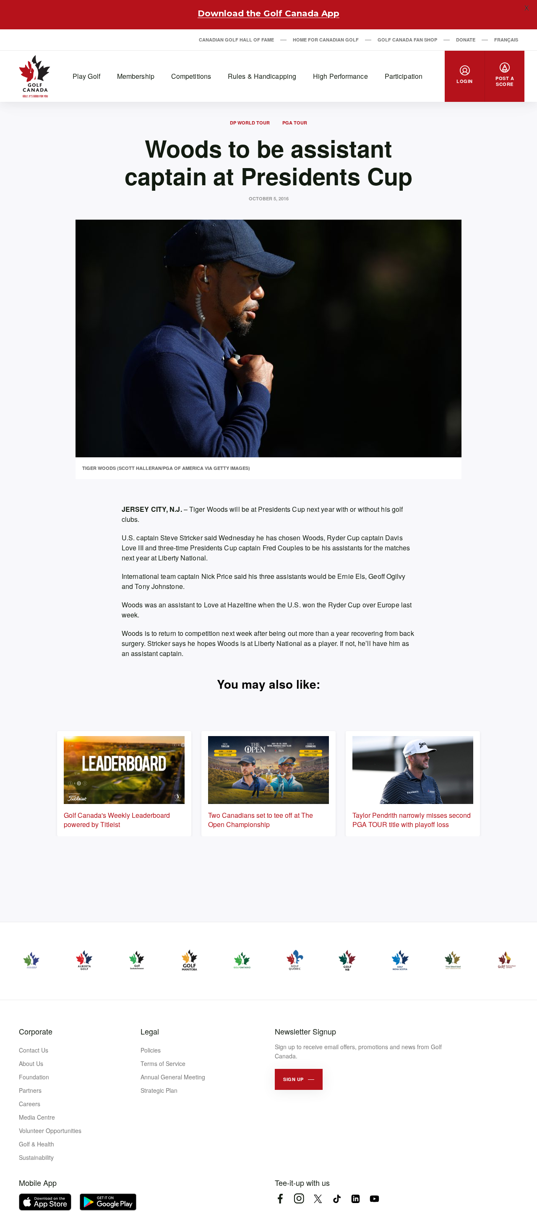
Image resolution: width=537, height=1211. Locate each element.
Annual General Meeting (173, 1077)
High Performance (340, 76)
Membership (135, 76)
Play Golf (86, 76)
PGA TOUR (294, 122)
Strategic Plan (159, 1090)
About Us (31, 1063)
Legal (150, 1031)
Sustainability (36, 1157)
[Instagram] (299, 1198)
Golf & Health (36, 1144)
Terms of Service (163, 1063)
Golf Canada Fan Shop (407, 39)
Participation (403, 76)
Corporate (35, 1031)
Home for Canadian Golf (326, 39)
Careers (29, 1103)
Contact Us (33, 1050)
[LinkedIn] (355, 1198)
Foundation (34, 1077)
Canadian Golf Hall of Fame (236, 39)
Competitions (191, 76)
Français (506, 39)
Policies (151, 1050)
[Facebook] (280, 1198)
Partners (30, 1090)
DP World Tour (250, 122)
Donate (465, 39)
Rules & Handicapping (262, 76)
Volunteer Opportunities (50, 1130)
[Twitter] (318, 1198)
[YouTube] (374, 1198)
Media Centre (37, 1117)
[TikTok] (336, 1198)
